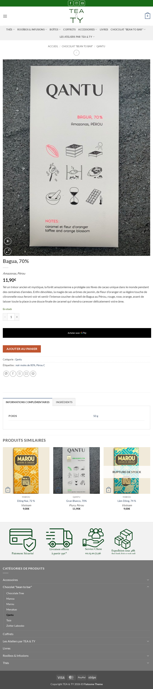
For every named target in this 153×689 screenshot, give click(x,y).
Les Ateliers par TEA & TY (76, 36)
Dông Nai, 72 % (26, 500)
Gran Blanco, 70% (76, 500)
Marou (10, 604)
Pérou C (40, 365)
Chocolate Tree (15, 593)
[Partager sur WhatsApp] (6, 374)
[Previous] (3, 484)
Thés (9, 29)
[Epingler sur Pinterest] (33, 374)
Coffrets (69, 29)
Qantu (100, 46)
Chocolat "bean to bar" (77, 46)
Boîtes (54, 29)
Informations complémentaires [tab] (27, 402)
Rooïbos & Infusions (31, 29)
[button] (5, 16)
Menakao (11, 609)
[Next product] (76, 53)
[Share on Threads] (20, 374)
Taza (8, 620)
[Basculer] (148, 579)
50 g (95, 415)
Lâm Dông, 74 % (127, 500)
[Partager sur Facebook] (13, 374)
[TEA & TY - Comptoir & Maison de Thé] (76, 16)
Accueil (53, 46)
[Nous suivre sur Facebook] (70, 3)
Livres (104, 29)
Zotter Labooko (15, 625)
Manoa (10, 598)
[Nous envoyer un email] (82, 3)
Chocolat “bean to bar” (127, 29)
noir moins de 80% (25, 365)
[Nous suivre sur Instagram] (76, 3)
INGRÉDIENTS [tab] (64, 402)
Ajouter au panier (22, 348)
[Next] (150, 484)
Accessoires (86, 29)
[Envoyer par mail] (26, 374)
